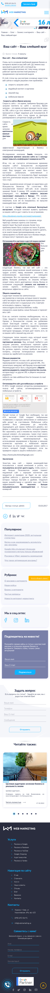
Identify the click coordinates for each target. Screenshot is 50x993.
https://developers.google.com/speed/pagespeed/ (22, 216)
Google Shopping (20, 854)
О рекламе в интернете (15, 581)
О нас (16, 875)
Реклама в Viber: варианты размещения (23, 556)
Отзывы (17, 888)
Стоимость (18, 878)
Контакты (17, 898)
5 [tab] (31, 813)
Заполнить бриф (29, 4)
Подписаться (25, 672)
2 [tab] (18, 813)
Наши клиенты (19, 885)
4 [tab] (27, 813)
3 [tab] (22, 813)
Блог (12, 32)
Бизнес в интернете (25, 32)
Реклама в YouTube (21, 851)
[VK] (22, 516)
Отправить (25, 729)
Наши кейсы (10, 585)
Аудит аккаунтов (20, 857)
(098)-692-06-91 (21, 918)
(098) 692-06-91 (10, 3)
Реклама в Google (20, 844)
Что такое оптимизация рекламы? (20, 560)
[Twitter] (18, 516)
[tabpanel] (25, 780)
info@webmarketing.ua (23, 923)
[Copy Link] (5, 516)
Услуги (16, 882)
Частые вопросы (12, 594)
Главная (4, 32)
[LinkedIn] (14, 516)
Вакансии (17, 895)
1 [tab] (14, 813)
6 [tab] (36, 813)
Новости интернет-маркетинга (19, 599)
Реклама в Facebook (21, 847)
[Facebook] (10, 516)
